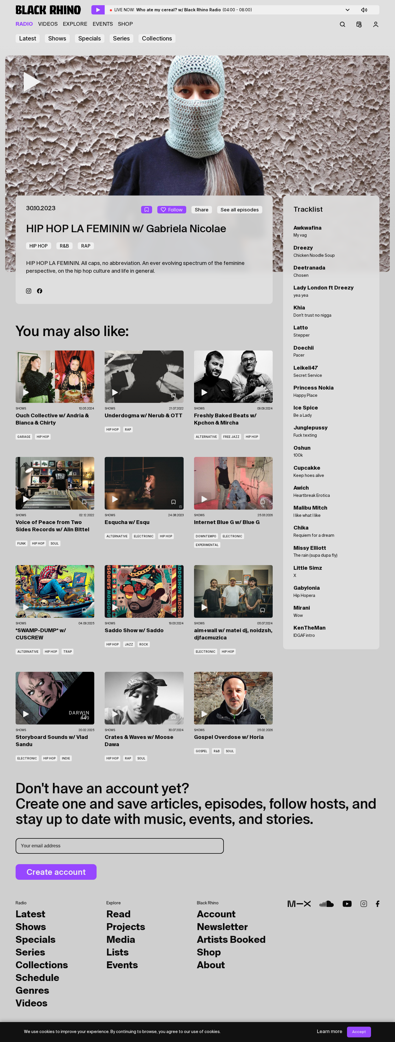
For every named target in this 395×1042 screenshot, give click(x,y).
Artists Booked (231, 940)
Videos (48, 24)
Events (103, 24)
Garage (23, 436)
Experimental (207, 545)
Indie (66, 758)
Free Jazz (231, 436)
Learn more (329, 1032)
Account (216, 914)
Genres (32, 991)
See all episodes (240, 210)
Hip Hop (38, 246)
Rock (143, 644)
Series (121, 38)
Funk (21, 543)
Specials (89, 38)
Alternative (206, 436)
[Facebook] (39, 291)
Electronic (144, 536)
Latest (27, 38)
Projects (125, 927)
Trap (67, 651)
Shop (125, 24)
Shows (57, 38)
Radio (24, 24)
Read (118, 914)
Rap (86, 246)
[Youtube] (347, 904)
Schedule (37, 978)
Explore (75, 24)
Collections (157, 38)
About (211, 965)
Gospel (201, 751)
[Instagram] (28, 291)
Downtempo (206, 536)
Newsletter (222, 927)
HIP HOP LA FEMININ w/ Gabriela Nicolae (126, 229)
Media (120, 940)
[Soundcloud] (327, 904)
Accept (359, 1032)
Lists (117, 953)
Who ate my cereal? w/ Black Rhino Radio (194, 9)
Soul (55, 543)
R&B (64, 246)
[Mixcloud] (299, 904)
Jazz (129, 644)
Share (201, 210)
